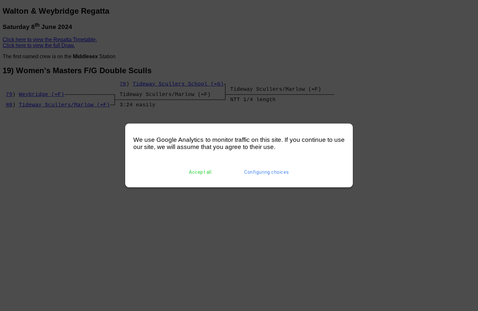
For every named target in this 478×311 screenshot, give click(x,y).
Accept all (200, 172)
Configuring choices (266, 172)
